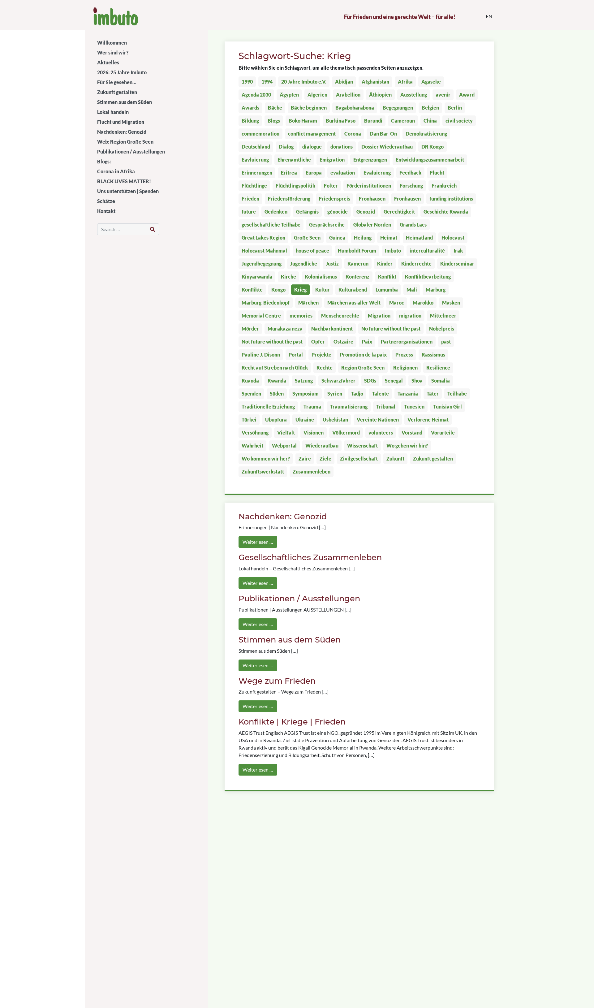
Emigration (332, 159)
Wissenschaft (362, 445)
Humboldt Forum (357, 250)
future (249, 211)
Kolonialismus (321, 276)
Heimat (388, 237)
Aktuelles (108, 62)
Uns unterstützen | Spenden (128, 191)
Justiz (332, 263)
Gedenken (276, 211)
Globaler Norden (372, 224)
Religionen (405, 367)
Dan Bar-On (383, 133)
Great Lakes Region (263, 237)
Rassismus (433, 354)
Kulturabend (352, 289)
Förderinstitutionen (368, 185)
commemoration (260, 133)
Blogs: (104, 161)
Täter (433, 393)
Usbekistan (335, 419)
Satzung (304, 380)
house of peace (312, 250)
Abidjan (344, 81)
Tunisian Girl (447, 406)
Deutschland (256, 146)
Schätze (106, 201)
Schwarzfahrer (338, 380)
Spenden (251, 393)
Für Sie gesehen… (116, 82)
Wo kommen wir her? (266, 458)
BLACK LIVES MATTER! (124, 181)
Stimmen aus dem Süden (124, 102)
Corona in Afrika (116, 171)
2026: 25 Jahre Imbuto (122, 72)
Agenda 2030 (256, 94)
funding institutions (451, 198)
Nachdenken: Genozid (121, 132)
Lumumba (387, 289)
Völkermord (346, 432)
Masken (451, 302)
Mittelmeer (443, 315)
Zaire (305, 458)
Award (467, 94)
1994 (267, 81)
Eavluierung (255, 159)
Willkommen (112, 42)
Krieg (300, 289)
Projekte (321, 354)
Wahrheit (252, 445)
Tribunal (385, 406)
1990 (247, 81)
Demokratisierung (426, 133)
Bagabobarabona (354, 107)
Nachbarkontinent (332, 328)
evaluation (342, 172)
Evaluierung (377, 172)
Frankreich (444, 185)
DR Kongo (432, 146)
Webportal (284, 445)
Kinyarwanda (257, 276)
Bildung (250, 120)
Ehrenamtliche (294, 159)
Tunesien (414, 406)
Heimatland (419, 237)
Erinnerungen (257, 172)
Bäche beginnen (309, 107)
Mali (412, 289)
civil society (459, 120)
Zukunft (395, 458)
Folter (331, 185)
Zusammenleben (311, 471)
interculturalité (427, 250)
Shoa (417, 380)
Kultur (322, 289)
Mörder (250, 328)
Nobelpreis (441, 328)
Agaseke (431, 81)
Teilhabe (457, 393)
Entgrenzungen (370, 159)
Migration (379, 315)
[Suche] (152, 229)
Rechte (324, 367)
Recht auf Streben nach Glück (275, 367)
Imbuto (393, 250)
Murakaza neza (285, 328)
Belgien (430, 107)
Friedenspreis (334, 198)
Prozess (404, 354)
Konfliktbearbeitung (428, 276)
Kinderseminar (457, 263)
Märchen (308, 302)
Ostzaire (343, 341)
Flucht (437, 172)
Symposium (305, 393)
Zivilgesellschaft (359, 458)
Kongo (278, 289)
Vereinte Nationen (378, 419)
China (430, 120)
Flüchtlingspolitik (295, 185)
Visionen (313, 432)
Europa (314, 172)
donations (341, 146)
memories (301, 315)
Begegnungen (398, 107)
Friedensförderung (289, 198)
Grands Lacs (413, 224)
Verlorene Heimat (428, 419)
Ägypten (289, 94)
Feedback (410, 172)
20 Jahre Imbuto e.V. (303, 81)
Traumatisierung (349, 406)
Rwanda (277, 380)
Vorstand (412, 432)
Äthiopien (380, 94)
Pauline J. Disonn (261, 354)
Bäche (275, 107)
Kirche (288, 276)
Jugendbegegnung (262, 263)
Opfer (318, 341)
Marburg (436, 289)
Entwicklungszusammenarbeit (430, 159)
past (446, 341)
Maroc (396, 302)
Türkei (249, 419)
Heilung (363, 237)
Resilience (438, 367)
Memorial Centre (261, 315)
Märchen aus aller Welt (354, 302)
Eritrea (289, 172)
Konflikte (252, 289)
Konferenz (357, 276)
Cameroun (403, 120)
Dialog (286, 146)
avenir (443, 94)
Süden (277, 393)
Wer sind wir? (112, 52)
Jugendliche (303, 263)
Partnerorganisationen (407, 341)
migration (410, 315)
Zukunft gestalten (117, 92)
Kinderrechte (416, 263)
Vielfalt (286, 432)
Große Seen (307, 237)
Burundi (373, 120)
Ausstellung (413, 94)
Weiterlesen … (258, 542)
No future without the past (390, 328)
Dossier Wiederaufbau (387, 146)
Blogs (274, 120)
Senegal (394, 380)
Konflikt (387, 276)
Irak (458, 250)
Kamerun (357, 263)
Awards (250, 107)
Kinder (385, 263)
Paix (367, 341)
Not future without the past (272, 341)
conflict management (312, 133)
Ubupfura (276, 419)
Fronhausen (372, 198)
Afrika (405, 81)
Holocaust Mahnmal (264, 250)
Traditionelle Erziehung (268, 406)
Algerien (317, 94)
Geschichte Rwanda (446, 211)
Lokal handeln (113, 112)
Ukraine (304, 419)
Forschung (411, 185)
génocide (337, 211)
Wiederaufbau (321, 445)
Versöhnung (255, 432)
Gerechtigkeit (399, 211)
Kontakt (106, 211)
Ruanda (250, 380)
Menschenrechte (340, 315)
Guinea (337, 237)
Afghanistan (375, 81)
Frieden (250, 198)
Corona (352, 133)
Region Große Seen (363, 367)
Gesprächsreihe (327, 224)
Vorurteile (443, 432)
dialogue (312, 146)
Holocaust (452, 237)
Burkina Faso (340, 120)
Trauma (312, 406)
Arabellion (348, 94)
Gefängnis (307, 211)
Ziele (325, 458)
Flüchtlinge (254, 185)
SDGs (370, 380)
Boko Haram (303, 120)
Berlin (455, 107)
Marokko (423, 302)
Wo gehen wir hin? (407, 445)
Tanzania (408, 393)
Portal (296, 354)
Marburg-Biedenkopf (266, 302)
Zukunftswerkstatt (263, 471)
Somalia (440, 380)
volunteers (380, 432)
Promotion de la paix (363, 354)
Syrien (334, 393)
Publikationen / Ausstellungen (131, 151)
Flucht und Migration (120, 122)
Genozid (365, 211)
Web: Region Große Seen (125, 142)
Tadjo (357, 393)
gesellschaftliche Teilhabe (271, 224)
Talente (380, 393)
